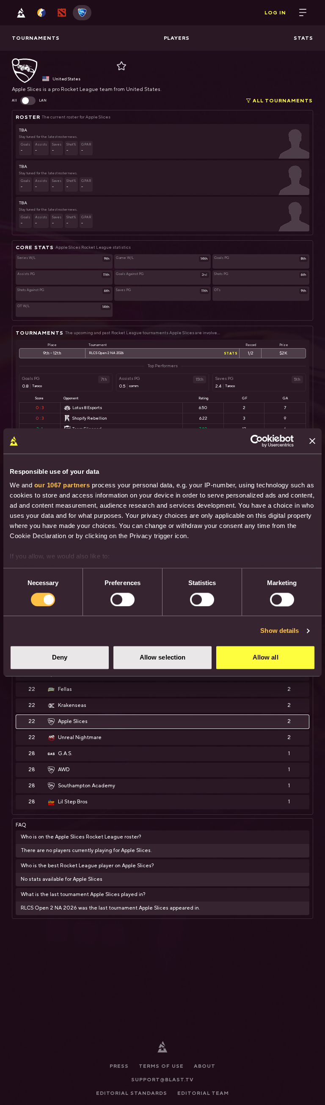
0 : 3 (40, 407)
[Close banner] (312, 441)
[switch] (122, 599)
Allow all (265, 657)
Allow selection (163, 657)
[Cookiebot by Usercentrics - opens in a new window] (257, 440)
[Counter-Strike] (41, 12)
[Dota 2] (61, 12)
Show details (279, 630)
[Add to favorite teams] (118, 66)
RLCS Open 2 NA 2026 (106, 353)
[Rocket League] (82, 12)
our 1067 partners (62, 485)
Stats (230, 353)
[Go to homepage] (21, 12)
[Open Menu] (303, 12)
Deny (59, 657)
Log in (275, 13)
